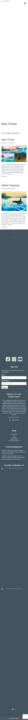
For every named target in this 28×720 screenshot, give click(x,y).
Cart (14, 436)
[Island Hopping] (14, 201)
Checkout (14, 437)
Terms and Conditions (14, 441)
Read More (4, 176)
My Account (14, 434)
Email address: (6, 381)
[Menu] (24, 3)
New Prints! (8, 139)
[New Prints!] (14, 154)
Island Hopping (10, 185)
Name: (3, 375)
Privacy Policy (14, 439)
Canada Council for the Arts (13, 459)
